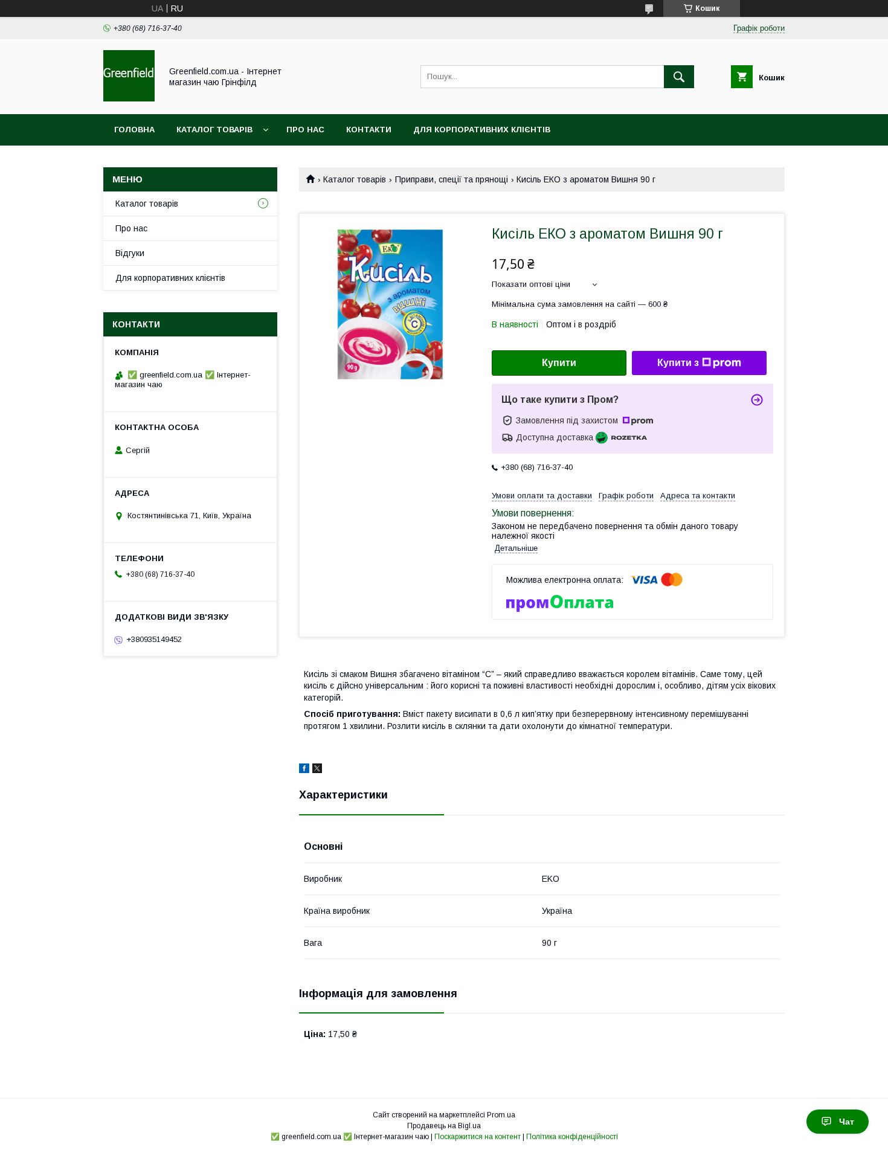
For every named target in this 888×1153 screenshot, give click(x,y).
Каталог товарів (214, 129)
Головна (134, 129)
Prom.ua (501, 1115)
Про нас (305, 129)
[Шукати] (679, 76)
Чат (846, 1121)
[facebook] (304, 770)
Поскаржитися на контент (477, 1136)
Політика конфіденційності (572, 1136)
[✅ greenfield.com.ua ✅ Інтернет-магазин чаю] (129, 98)
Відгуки (129, 253)
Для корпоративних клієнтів (481, 129)
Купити (559, 363)
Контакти (368, 129)
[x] (317, 770)
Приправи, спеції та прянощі (451, 179)
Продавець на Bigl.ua (444, 1126)
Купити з (678, 363)
